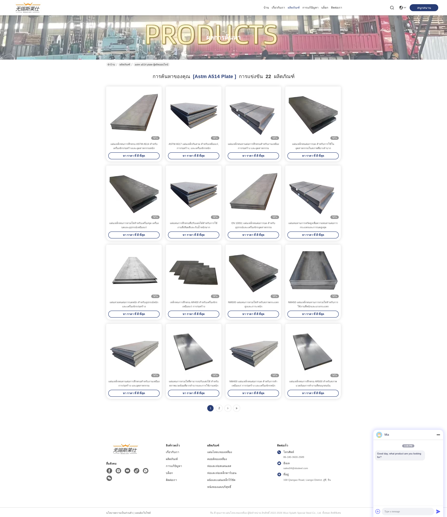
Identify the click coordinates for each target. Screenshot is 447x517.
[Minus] (438, 435)
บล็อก (324, 7)
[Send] (438, 511)
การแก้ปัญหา (310, 7)
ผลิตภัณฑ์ (294, 7)
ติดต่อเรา (336, 7)
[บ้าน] (125, 453)
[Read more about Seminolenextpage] (228, 408)
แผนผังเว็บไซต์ (143, 512)
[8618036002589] (145, 471)
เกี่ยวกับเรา (278, 7)
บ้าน (266, 7)
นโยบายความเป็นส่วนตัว (119, 512)
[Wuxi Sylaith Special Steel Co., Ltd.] (28, 7)
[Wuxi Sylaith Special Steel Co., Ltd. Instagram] (118, 471)
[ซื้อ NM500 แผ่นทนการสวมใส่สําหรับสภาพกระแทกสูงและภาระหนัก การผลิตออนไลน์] (253, 272)
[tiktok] (136, 471)
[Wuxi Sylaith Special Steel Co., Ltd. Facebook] (109, 471)
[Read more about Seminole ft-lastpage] (236, 408)
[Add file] (377, 511)
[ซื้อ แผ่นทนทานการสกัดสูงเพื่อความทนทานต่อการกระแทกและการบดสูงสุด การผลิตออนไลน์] (313, 193)
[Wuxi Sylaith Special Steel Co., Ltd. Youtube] (127, 471)
